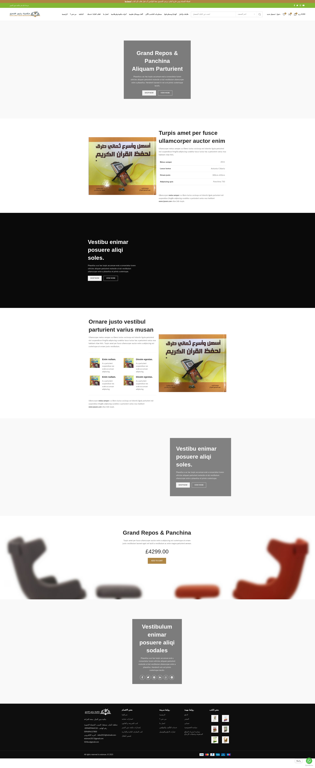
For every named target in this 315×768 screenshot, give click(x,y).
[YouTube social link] (303, 5)
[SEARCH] (260, 14)
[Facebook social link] (294, 5)
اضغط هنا (128, 1)
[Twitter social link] (297, 5)
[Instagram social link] (300, 5)
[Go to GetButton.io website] (309, 765)
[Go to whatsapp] (309, 761)
